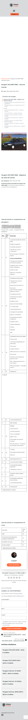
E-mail (3, 615)
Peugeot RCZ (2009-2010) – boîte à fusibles (13, 118)
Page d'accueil (5, 78)
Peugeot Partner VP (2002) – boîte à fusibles (14, 124)
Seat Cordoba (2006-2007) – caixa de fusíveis (14, 110)
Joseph (5, 108)
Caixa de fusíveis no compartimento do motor (14, 106)
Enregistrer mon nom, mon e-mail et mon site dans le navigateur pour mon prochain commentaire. (14, 623)
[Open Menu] (14, 11)
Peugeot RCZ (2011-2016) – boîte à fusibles (13, 115)
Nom (3, 608)
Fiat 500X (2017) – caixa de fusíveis (13, 113)
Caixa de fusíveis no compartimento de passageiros (14, 103)
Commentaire (5, 599)
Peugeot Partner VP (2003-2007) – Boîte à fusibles (13, 121)
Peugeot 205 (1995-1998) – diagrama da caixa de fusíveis (13, 100)
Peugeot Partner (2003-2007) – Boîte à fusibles (14, 127)
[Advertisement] (14, 31)
